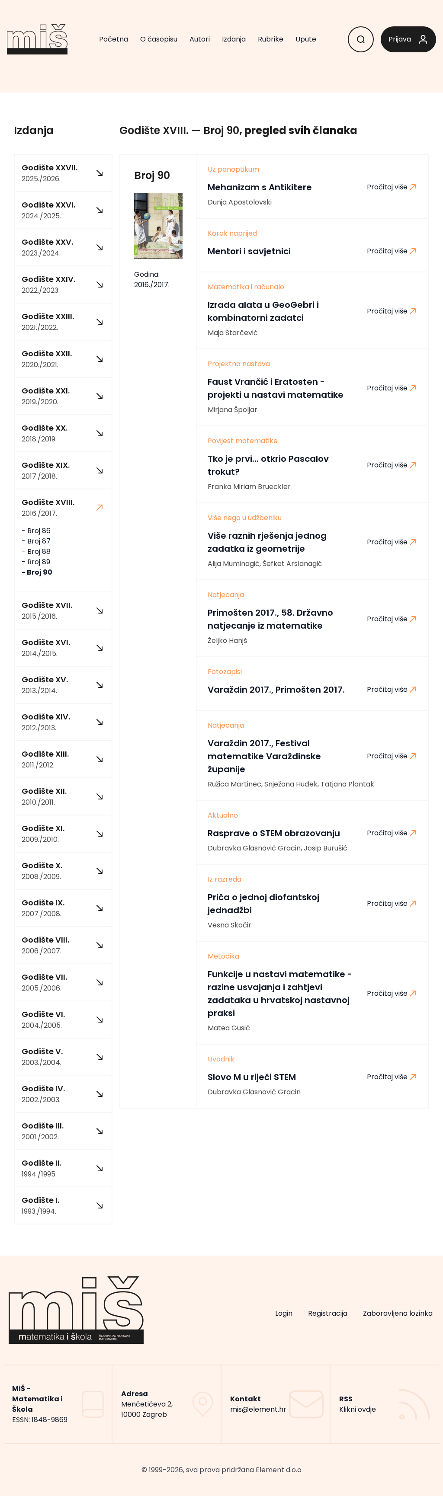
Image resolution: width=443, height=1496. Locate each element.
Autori (199, 39)
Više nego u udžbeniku (245, 518)
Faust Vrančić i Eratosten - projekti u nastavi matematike (275, 388)
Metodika (223, 956)
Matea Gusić (229, 1028)
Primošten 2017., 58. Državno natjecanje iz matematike (270, 619)
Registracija (327, 1313)
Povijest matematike (243, 441)
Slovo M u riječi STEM (252, 1077)
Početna (113, 39)
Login (283, 1313)
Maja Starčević (233, 333)
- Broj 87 (36, 541)
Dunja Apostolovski (240, 202)
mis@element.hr (258, 1409)
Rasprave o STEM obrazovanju (274, 833)
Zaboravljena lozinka (398, 1313)
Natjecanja (226, 595)
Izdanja (234, 39)
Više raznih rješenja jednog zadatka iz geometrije (267, 542)
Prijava (399, 39)
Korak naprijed (232, 233)
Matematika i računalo (246, 287)
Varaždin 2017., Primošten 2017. (276, 690)
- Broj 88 (36, 551)
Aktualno (223, 815)
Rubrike (270, 39)
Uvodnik (221, 1059)
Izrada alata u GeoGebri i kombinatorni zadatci (263, 311)
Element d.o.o (279, 1470)
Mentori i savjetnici (249, 251)
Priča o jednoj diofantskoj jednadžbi (263, 903)
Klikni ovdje (357, 1409)
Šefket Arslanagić (292, 564)
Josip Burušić (325, 848)
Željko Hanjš (227, 641)
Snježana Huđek (291, 784)
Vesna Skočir (229, 925)
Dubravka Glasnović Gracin (254, 848)
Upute (305, 39)
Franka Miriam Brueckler (249, 487)
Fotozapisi (225, 672)
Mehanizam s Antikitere (260, 187)
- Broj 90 (37, 572)
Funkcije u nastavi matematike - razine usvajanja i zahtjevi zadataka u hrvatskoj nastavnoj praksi (280, 993)
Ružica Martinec (234, 784)
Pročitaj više (387, 187)
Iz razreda (224, 879)
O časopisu (158, 39)
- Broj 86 (36, 531)
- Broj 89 (36, 562)
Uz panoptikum (233, 169)
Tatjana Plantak (347, 784)
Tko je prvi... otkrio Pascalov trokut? (268, 465)
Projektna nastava (239, 364)
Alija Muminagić (234, 564)
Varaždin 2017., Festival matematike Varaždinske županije (264, 756)
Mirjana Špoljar (232, 410)
